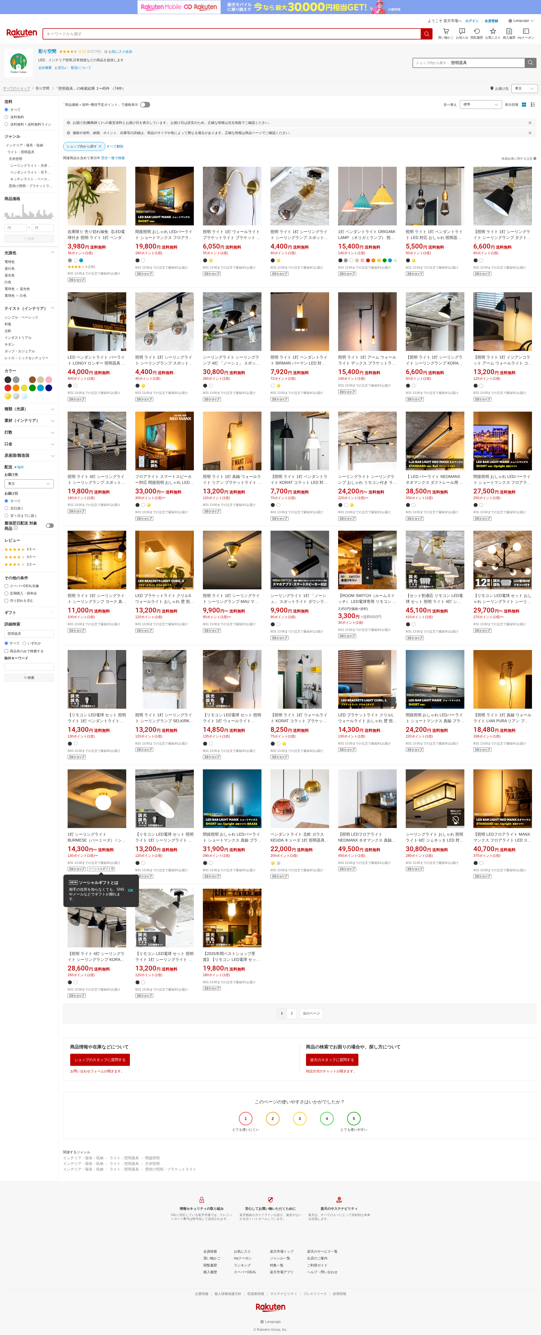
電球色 (10, 262)
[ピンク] (48, 379)
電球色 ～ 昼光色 (17, 289)
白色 (8, 282)
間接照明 (152, 1158)
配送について (81, 68)
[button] (521, 21)
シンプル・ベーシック (21, 317)
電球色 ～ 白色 (15, 296)
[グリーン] (32, 388)
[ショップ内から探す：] (530, 62)
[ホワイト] (24, 379)
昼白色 (10, 269)
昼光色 (10, 275)
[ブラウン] (32, 379)
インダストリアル (18, 338)
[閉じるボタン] (530, 122)
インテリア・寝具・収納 (83, 1158)
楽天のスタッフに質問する (332, 1060)
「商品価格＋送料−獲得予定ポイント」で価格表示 (100, 105)
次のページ (311, 1013)
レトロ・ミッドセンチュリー (26, 358)
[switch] (50, 525)
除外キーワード (16, 658)
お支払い (61, 68)
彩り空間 (47, 51)
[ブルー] (40, 388)
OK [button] (130, 890)
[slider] (5, 218)
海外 (20, 467)
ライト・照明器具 (124, 1158)
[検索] (427, 33)
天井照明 (152, 1163)
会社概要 (45, 68)
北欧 (8, 331)
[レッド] (8, 388)
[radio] (6, 109)
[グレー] (16, 379)
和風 (8, 324)
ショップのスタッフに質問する (100, 1060)
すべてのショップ (16, 88)
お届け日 (11, 493)
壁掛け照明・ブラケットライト (170, 1169)
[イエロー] (24, 388)
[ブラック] (8, 379)
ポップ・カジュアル (20, 351)
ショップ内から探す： (433, 63)
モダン (10, 344)
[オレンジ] (16, 388)
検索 (31, 239)
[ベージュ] (40, 379)
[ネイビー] (48, 388)
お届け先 (11, 475)
